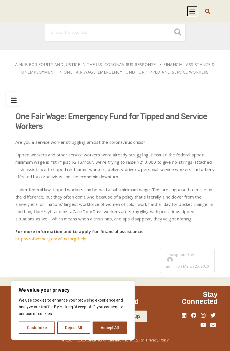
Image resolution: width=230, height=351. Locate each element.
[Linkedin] (184, 315)
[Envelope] (213, 325)
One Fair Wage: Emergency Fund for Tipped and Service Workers (136, 72)
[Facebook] (194, 315)
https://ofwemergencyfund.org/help (50, 238)
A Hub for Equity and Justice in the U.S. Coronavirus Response (85, 64)
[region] (73, 310)
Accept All (110, 327)
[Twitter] (213, 315)
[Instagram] (203, 315)
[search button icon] (178, 32)
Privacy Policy (157, 340)
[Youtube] (203, 325)
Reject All (73, 327)
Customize (37, 327)
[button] (192, 11)
